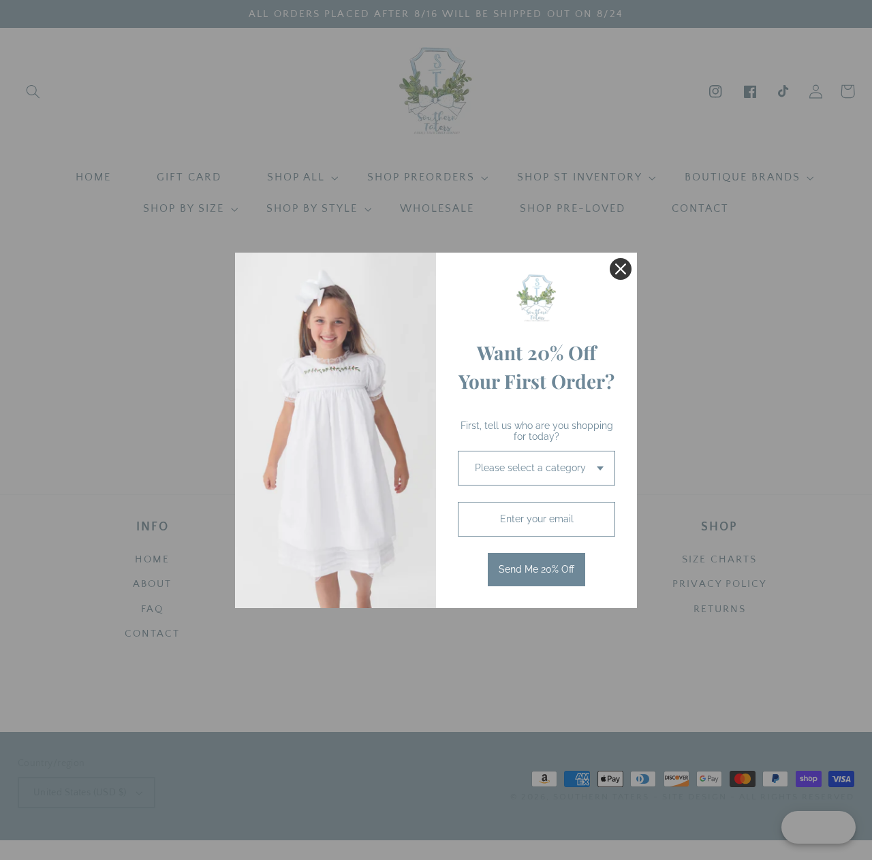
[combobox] (536, 468)
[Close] (620, 269)
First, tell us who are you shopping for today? (537, 431)
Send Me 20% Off (536, 569)
